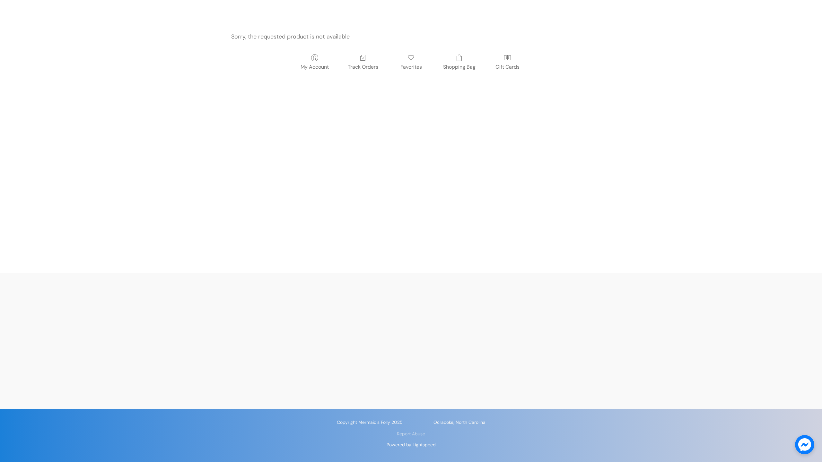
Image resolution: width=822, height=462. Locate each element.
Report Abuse (411, 434)
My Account (315, 67)
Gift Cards (507, 67)
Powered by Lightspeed (411, 445)
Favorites (411, 67)
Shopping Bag (459, 67)
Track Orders (363, 67)
